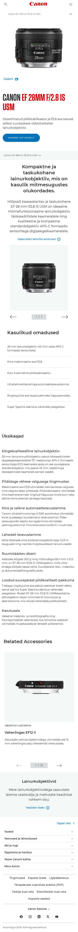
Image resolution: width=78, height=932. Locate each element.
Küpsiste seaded (39, 898)
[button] (13, 317)
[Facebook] (21, 916)
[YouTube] (56, 916)
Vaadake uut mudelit (21, 138)
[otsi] (6, 4)
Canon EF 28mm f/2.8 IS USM (20, 155)
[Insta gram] (30, 916)
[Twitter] (47, 916)
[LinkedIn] (39, 916)
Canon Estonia (37, 909)
